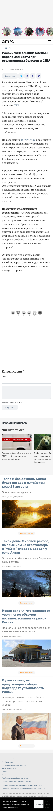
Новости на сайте (8, 759)
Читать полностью (26, 533)
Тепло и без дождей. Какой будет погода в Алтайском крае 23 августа (24, 482)
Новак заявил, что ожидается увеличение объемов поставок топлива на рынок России (26, 616)
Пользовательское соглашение (14, 765)
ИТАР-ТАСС (28, 140)
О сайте (5, 775)
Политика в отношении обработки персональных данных (23, 789)
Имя (4, 376)
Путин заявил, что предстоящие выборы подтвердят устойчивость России (23, 686)
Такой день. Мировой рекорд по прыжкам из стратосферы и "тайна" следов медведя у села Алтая (25, 546)
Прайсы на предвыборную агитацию (15, 778)
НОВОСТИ (6, 48)
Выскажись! (10, 76)
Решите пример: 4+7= (12, 402)
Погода (4, 772)
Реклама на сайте (9, 768)
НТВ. (17, 105)
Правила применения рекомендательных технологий (22, 785)
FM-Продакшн (7, 762)
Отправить (10, 407)
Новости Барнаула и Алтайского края (16, 781)
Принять (39, 804)
